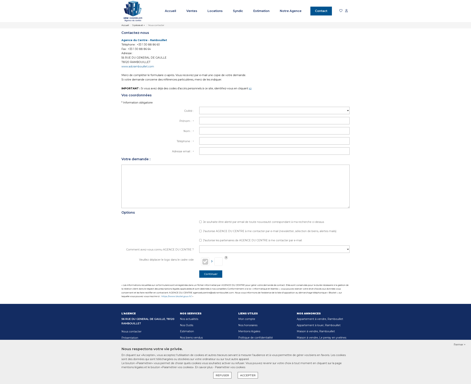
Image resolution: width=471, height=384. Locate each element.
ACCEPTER (248, 375)
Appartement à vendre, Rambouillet (320, 319)
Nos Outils (186, 325)
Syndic (238, 11)
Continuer (210, 274)
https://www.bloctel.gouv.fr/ (176, 296)
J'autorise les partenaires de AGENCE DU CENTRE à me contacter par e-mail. (252, 240)
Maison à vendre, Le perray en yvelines (321, 337)
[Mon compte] (346, 10)
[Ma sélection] (341, 10)
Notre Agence (291, 11)
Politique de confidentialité (255, 337)
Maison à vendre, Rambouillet (316, 331)
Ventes (191, 11)
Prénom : (186, 121)
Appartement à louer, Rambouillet (319, 325)
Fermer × (459, 344)
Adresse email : (183, 151)
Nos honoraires (247, 325)
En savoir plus (204, 367)
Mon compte (246, 319)
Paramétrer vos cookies (230, 367)
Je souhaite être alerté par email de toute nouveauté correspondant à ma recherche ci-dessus (263, 222)
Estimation (261, 11)
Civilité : (189, 111)
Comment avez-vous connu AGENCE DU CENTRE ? (160, 249)
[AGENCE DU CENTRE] (132, 11)
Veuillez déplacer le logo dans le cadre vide (166, 259)
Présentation (129, 337)
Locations (215, 11)
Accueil (170, 11)
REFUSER (222, 375)
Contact (321, 11)
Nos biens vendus (191, 337)
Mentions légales (249, 331)
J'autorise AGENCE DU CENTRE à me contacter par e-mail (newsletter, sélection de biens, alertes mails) (269, 231)
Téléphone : (185, 141)
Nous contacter (131, 331)
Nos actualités (189, 319)
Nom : (188, 131)
